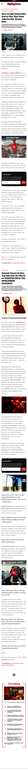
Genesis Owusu (14, 663)
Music (6, 270)
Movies (7, 9)
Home (3, 9)
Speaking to (11, 73)
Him (11, 263)
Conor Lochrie (7, 30)
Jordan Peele (16, 263)
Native (12, 665)
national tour (20, 322)
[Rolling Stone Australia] (14, 4)
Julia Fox (22, 263)
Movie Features (14, 9)
